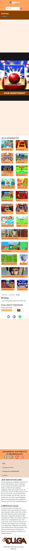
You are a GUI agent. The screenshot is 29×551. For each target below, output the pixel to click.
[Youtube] (17, 457)
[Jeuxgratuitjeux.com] (15, 3)
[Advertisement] (14, 36)
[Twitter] (8, 316)
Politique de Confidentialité (10, 471)
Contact (4, 475)
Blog (3, 463)
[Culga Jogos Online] (14, 540)
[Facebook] (14, 316)
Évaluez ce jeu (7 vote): (6, 307)
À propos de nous (7, 467)
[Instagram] (22, 457)
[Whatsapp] (19, 316)
